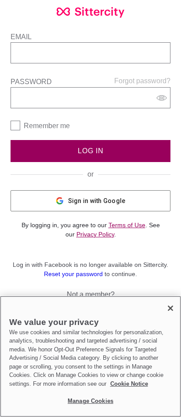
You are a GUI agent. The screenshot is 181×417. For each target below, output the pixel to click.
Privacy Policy (95, 234)
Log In (91, 151)
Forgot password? (142, 81)
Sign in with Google (97, 200)
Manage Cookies (90, 401)
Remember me (47, 125)
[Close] (170, 308)
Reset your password (73, 273)
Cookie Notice (129, 383)
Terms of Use (127, 225)
